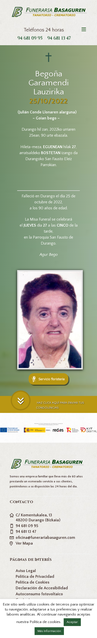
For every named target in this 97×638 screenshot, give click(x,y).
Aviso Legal (26, 571)
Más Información (49, 631)
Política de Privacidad (35, 576)
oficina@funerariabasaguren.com (45, 537)
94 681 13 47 (59, 38)
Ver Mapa (24, 543)
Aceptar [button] (72, 622)
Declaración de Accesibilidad (42, 588)
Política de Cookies (32, 582)
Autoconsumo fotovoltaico (39, 594)
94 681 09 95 (29, 38)
